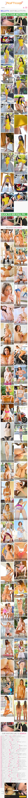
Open (2, 759)
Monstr (2, 743)
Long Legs (3, 756)
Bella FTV (5, 11)
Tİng (2, 753)
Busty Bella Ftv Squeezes (15, 736)
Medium (10, 766)
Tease (19, 775)
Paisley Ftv (3, 747)
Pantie (11, 771)
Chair (20, 779)
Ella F (11, 754)
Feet (2, 776)
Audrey (19, 761)
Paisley (19, 754)
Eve (13, 756)
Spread (19, 766)
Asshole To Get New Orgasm (16, 753)
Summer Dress (4, 767)
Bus (2, 750)
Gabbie (18, 763)
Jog (19, 759)
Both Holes (3, 783)
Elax (2, 765)
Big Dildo (3, 770)
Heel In (21, 745)
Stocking (13, 744)
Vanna (19, 749)
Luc (2, 769)
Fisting (19, 741)
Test (2, 771)
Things (2, 780)
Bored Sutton (4, 739)
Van (21, 748)
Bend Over (11, 769)
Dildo (2, 784)
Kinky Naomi (3, 778)
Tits (15, 735)
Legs (20, 769)
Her (9, 775)
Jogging (11, 765)
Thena (2, 736)
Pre (2, 749)
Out (11, 743)
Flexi (19, 774)
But (2, 757)
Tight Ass (3, 772)
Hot (11, 781)
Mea (13, 739)
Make (14, 758)
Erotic (11, 749)
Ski (11, 762)
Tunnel (12, 745)
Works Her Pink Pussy (16, 772)
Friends (2, 738)
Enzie (2, 741)
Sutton (2, 762)
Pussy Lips (3, 758)
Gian (11, 741)
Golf (2, 766)
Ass (7, 735)
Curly (11, 759)
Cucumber (3, 740)
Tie (12, 738)
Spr (10, 774)
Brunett (3, 779)
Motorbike (16, 767)
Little (13, 748)
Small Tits (3, 748)
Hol (13, 740)
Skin (20, 757)
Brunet (2, 752)
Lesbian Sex (12, 780)
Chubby (3, 754)
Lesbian (12, 752)
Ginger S (18, 750)
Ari (2, 763)
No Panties (14, 778)
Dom (2, 761)
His (10, 763)
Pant (11, 757)
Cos (10, 750)
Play (10, 776)
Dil (18, 762)
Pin (12, 779)
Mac (2, 774)
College (2, 745)
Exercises (3, 785)
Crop (19, 776)
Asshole (3, 744)
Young (13, 747)
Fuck (13, 770)
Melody (2, 781)
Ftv (10, 761)
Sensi (20, 765)
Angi (2, 775)
